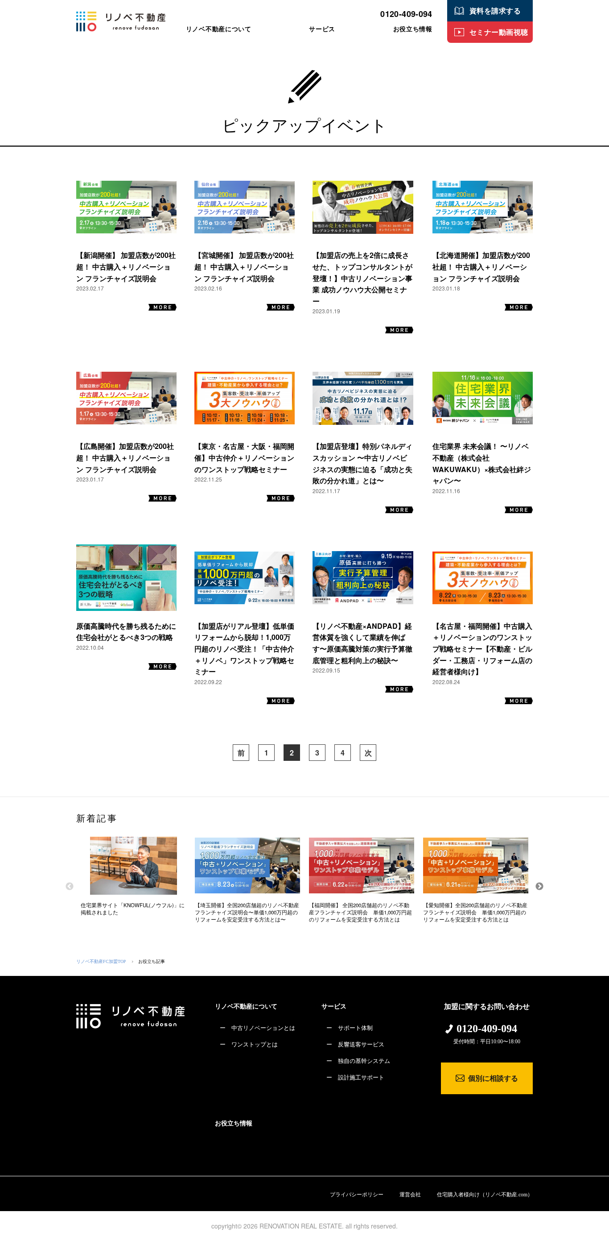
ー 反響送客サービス (355, 1044)
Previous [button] (69, 886)
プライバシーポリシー (356, 1194)
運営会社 (410, 1194)
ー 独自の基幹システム (358, 1061)
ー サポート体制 (349, 1028)
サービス (333, 1006)
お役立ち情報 (233, 1123)
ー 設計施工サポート (355, 1077)
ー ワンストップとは (249, 1044)
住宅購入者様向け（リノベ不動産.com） (485, 1194)
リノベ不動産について (246, 1006)
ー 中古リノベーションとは (257, 1028)
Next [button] (539, 886)
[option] (133, 879)
